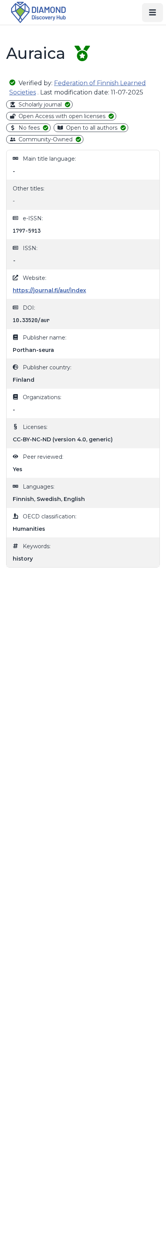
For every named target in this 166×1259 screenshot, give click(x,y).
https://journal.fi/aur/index (49, 290)
